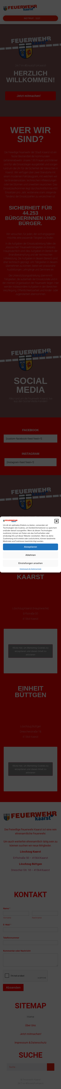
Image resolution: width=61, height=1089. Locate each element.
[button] (56, 521)
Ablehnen (30, 555)
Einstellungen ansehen (30, 563)
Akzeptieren (30, 546)
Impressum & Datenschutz (30, 569)
